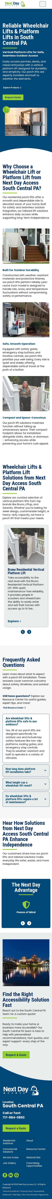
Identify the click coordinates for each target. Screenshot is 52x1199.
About (29, 1141)
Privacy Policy (26, 1191)
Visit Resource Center (13, 707)
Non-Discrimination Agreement (35, 1195)
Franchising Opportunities (34, 1164)
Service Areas (10, 1158)
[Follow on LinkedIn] (10, 1175)
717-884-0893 (14, 1118)
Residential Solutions (9, 1142)
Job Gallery (9, 1163)
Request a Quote (16, 1128)
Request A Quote (13, 97)
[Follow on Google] (16, 1175)
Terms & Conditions (11, 1191)
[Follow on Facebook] (5, 1175)
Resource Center (36, 1149)
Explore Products (11, 87)
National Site (33, 1158)
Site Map (17, 1195)
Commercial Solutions (10, 1150)
